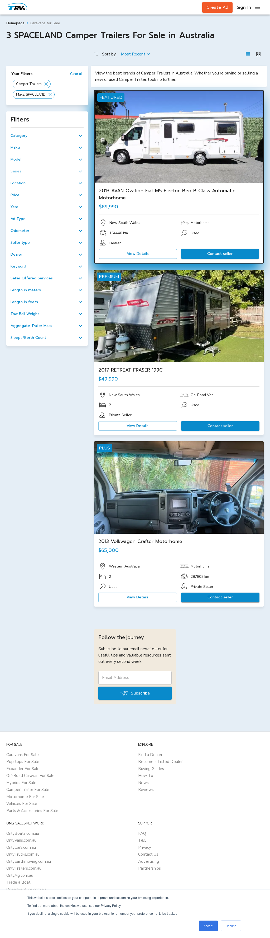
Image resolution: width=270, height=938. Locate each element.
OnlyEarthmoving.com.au (28, 861)
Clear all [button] (76, 74)
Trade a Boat (18, 882)
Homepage (15, 23)
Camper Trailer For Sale (27, 789)
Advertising (148, 861)
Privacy (144, 847)
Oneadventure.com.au (26, 889)
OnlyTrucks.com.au (23, 854)
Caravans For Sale (22, 754)
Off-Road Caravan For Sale (30, 775)
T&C (142, 840)
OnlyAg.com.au (19, 875)
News (143, 782)
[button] (32, 84)
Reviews (146, 789)
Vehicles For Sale (21, 803)
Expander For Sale (23, 768)
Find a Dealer (150, 754)
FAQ (142, 833)
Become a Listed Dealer (160, 761)
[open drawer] (257, 7)
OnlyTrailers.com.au (23, 868)
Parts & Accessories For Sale (32, 810)
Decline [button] (231, 925)
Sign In (244, 7)
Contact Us (148, 854)
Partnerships (149, 868)
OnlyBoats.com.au (22, 833)
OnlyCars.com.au (21, 847)
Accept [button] (208, 925)
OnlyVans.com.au (21, 840)
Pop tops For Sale (22, 761)
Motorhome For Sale (25, 796)
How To (145, 775)
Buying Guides (151, 768)
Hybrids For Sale (21, 782)
